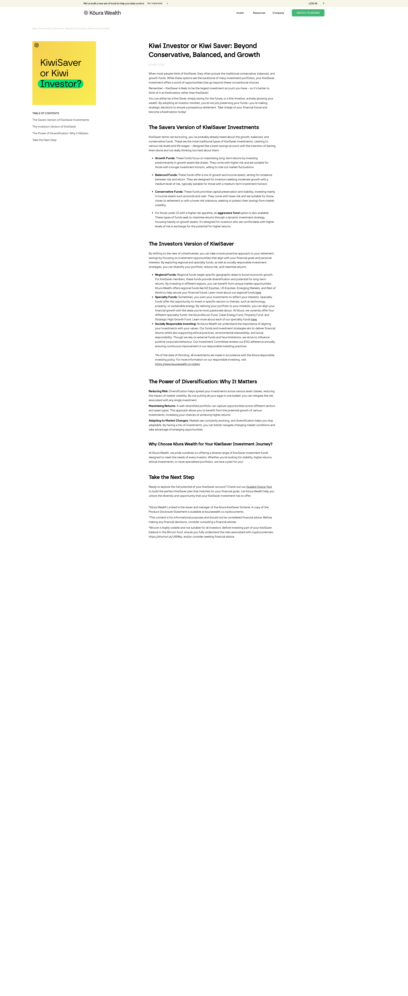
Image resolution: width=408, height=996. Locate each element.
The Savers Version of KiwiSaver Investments (60, 120)
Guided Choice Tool (259, 487)
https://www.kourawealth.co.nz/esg (177, 364)
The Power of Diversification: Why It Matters (60, 133)
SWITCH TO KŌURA (308, 13)
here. (254, 319)
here (258, 292)
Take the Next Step (44, 140)
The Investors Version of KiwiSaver (54, 126)
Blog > (35, 28)
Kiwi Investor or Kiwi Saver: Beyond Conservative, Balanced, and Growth (74, 28)
